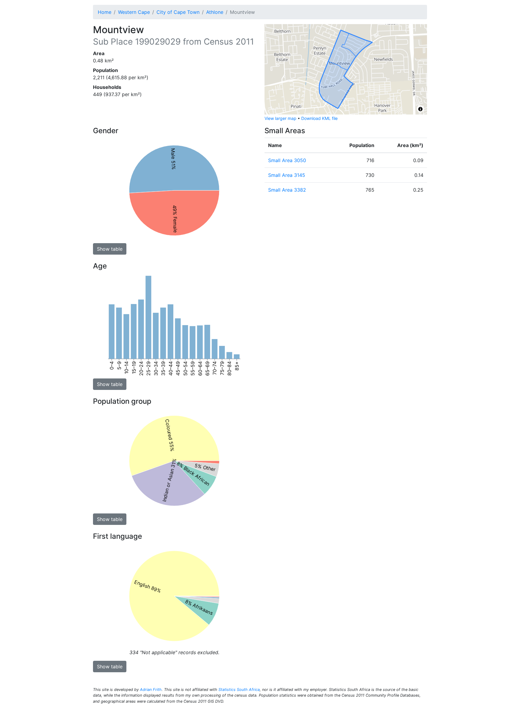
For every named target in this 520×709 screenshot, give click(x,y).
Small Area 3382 (287, 190)
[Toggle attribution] (420, 109)
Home (104, 12)
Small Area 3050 (287, 160)
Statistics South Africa (239, 689)
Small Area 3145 (286, 175)
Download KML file (319, 118)
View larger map (280, 118)
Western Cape (134, 12)
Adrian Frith (151, 689)
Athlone (214, 12)
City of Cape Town (178, 12)
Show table (109, 249)
